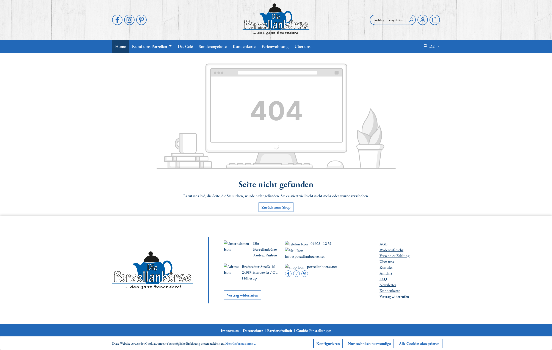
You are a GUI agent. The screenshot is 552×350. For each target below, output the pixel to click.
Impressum (230, 330)
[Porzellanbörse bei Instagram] (129, 20)
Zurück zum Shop (276, 207)
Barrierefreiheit (279, 330)
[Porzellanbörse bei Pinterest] (141, 20)
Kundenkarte (390, 290)
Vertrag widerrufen (242, 295)
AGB (383, 244)
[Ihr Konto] (422, 20)
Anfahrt (386, 273)
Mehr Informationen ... (241, 343)
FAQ (383, 278)
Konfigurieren (328, 343)
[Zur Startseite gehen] (276, 19)
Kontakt (386, 267)
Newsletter (388, 284)
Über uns (387, 261)
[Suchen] (411, 20)
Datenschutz (253, 330)
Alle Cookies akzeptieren (419, 343)
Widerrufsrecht (391, 249)
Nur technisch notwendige (369, 343)
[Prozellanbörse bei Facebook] (117, 20)
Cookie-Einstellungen (313, 330)
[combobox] (388, 20)
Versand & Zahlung (394, 255)
